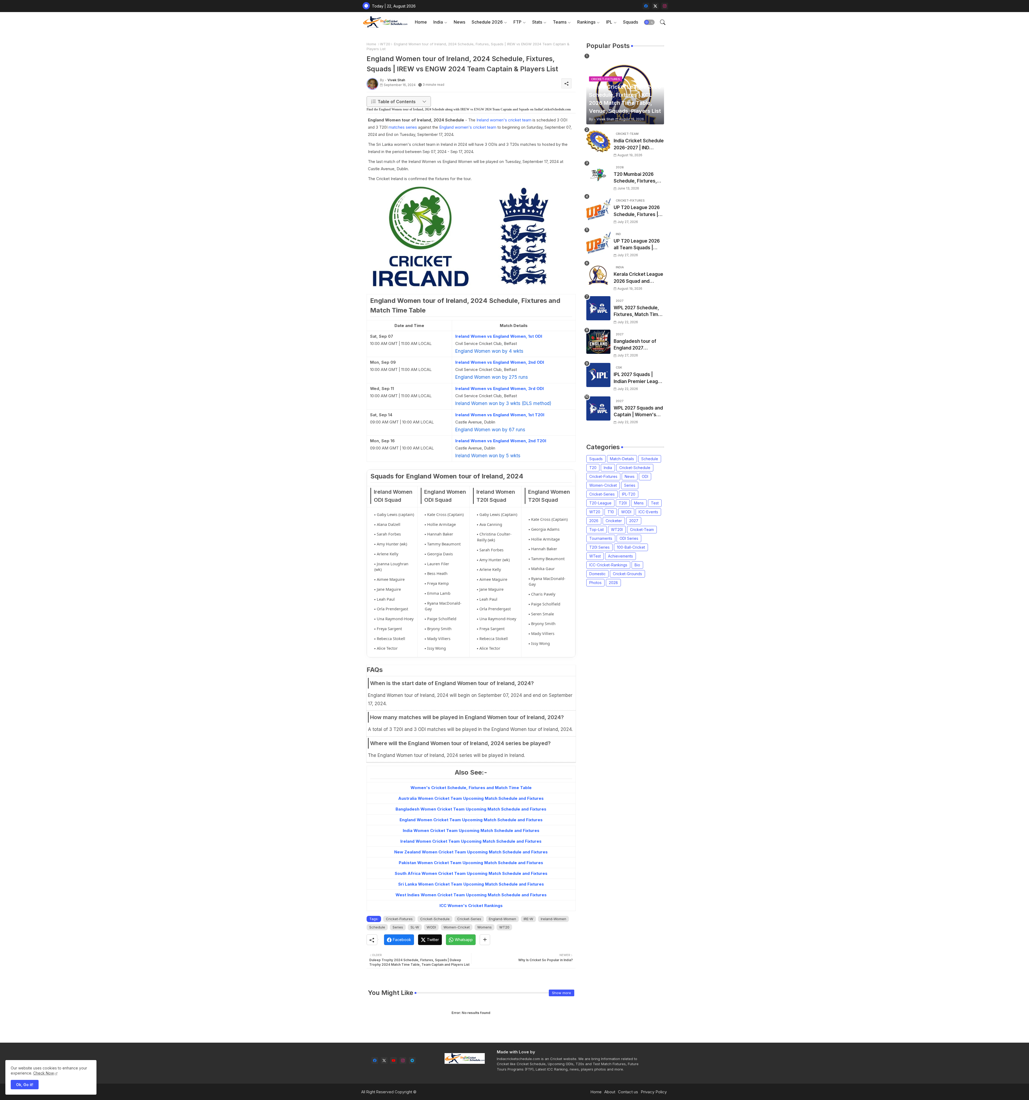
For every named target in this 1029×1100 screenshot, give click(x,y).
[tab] (421, 22)
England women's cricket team (467, 127)
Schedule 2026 (487, 22)
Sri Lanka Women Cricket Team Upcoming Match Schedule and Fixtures (471, 884)
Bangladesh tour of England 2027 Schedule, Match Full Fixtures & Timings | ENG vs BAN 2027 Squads (636, 345)
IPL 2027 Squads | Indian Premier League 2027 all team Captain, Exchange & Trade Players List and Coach (638, 378)
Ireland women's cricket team (503, 119)
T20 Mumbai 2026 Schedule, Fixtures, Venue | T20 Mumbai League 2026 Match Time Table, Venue (636, 178)
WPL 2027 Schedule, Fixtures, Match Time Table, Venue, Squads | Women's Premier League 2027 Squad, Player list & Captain (638, 311)
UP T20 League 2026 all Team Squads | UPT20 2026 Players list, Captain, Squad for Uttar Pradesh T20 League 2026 (638, 244)
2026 (593, 520)
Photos (595, 582)
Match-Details (622, 458)
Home (421, 22)
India (438, 22)
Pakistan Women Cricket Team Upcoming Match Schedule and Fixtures (471, 862)
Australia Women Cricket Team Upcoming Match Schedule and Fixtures (471, 798)
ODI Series (629, 538)
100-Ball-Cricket (631, 547)
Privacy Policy (654, 1091)
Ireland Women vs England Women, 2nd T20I (500, 440)
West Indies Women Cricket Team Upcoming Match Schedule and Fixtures (471, 894)
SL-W (415, 927)
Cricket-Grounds (627, 573)
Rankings (586, 22)
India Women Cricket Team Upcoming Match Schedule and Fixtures (471, 830)
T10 (610, 512)
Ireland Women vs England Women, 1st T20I (499, 414)
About (609, 1091)
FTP (517, 22)
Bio (637, 565)
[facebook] (646, 6)
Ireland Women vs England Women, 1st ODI (498, 336)
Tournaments (600, 538)
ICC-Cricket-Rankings (608, 565)
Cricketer (614, 520)
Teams (559, 22)
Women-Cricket (456, 927)
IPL (609, 22)
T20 (592, 467)
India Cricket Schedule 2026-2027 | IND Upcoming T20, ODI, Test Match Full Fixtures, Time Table (639, 144)
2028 (613, 582)
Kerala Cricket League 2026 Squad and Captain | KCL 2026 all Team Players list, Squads (638, 278)
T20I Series (599, 547)
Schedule (377, 927)
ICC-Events (648, 512)
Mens (639, 503)
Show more (561, 993)
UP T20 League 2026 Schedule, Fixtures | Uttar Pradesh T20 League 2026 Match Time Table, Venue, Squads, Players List (637, 211)
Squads (630, 22)
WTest (595, 556)
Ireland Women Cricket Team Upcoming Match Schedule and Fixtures (471, 841)
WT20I (617, 529)
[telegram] (412, 1060)
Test (655, 503)
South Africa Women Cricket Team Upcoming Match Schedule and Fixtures (471, 873)
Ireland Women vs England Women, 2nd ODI (499, 362)
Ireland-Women (553, 919)
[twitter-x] (655, 6)
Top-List (596, 529)
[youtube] (393, 1060)
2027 (633, 520)
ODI (645, 476)
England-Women (502, 919)
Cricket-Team (642, 529)
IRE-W (528, 919)
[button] (649, 22)
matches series (403, 127)
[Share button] (485, 939)
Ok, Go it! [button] (24, 1084)
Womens (484, 927)
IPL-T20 (628, 494)
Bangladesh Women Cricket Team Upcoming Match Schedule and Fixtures (471, 809)
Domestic (597, 573)
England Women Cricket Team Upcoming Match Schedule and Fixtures (471, 819)
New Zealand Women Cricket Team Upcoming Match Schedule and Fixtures (471, 851)
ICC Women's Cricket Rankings (471, 905)
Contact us (628, 1091)
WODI (431, 927)
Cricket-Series (469, 919)
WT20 (385, 44)
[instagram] (664, 6)
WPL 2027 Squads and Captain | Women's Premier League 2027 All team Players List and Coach (638, 411)
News (459, 22)
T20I (623, 503)
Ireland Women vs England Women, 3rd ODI (499, 388)
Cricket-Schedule (435, 919)
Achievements (620, 556)
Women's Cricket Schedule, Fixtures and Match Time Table (471, 787)
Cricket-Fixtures (399, 919)
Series (398, 927)
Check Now (43, 1073)
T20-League (600, 503)
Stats (537, 22)
